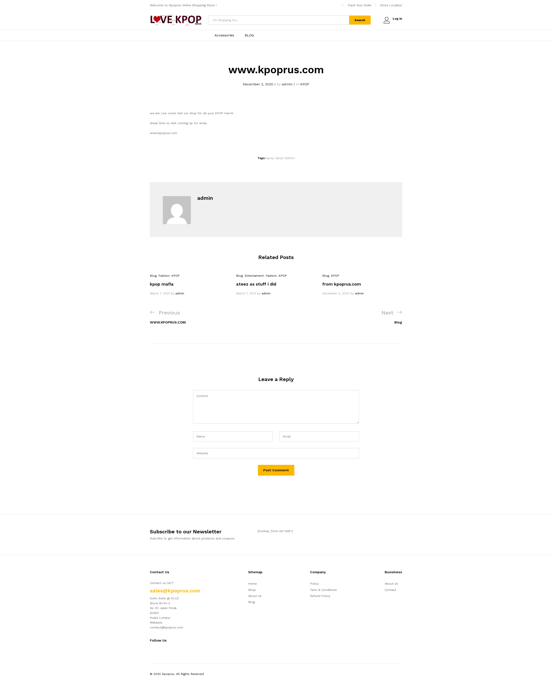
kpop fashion (285, 158)
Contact (390, 590)
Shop (252, 590)
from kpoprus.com (341, 284)
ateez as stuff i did (256, 284)
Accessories (224, 35)
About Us (255, 596)
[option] (190, 284)
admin (287, 84)
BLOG (249, 35)
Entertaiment (254, 275)
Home (252, 583)
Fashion (163, 275)
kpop (270, 158)
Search (359, 20)
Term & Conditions (323, 590)
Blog (153, 275)
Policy (314, 583)
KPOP (304, 84)
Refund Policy (320, 596)
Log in (397, 18)
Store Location (391, 5)
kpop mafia (162, 284)
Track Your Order (359, 5)
